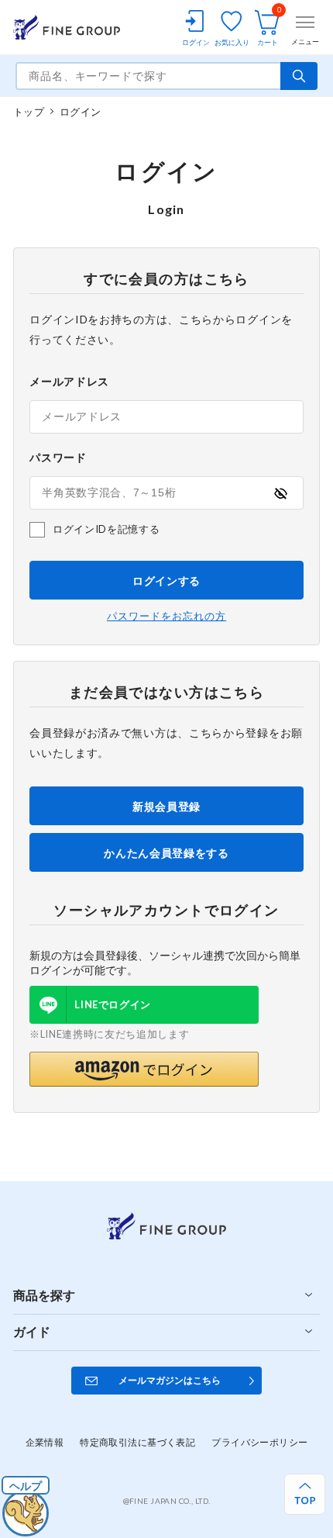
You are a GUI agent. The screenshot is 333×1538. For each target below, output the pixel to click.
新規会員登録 (166, 806)
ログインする (166, 580)
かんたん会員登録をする (166, 852)
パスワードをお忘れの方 (166, 616)
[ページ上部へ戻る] (304, 1494)
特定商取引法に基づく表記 (137, 1442)
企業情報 (45, 1442)
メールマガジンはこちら (169, 1380)
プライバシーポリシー (259, 1442)
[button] (144, 1069)
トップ (28, 111)
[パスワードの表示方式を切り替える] (280, 493)
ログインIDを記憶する (106, 529)
